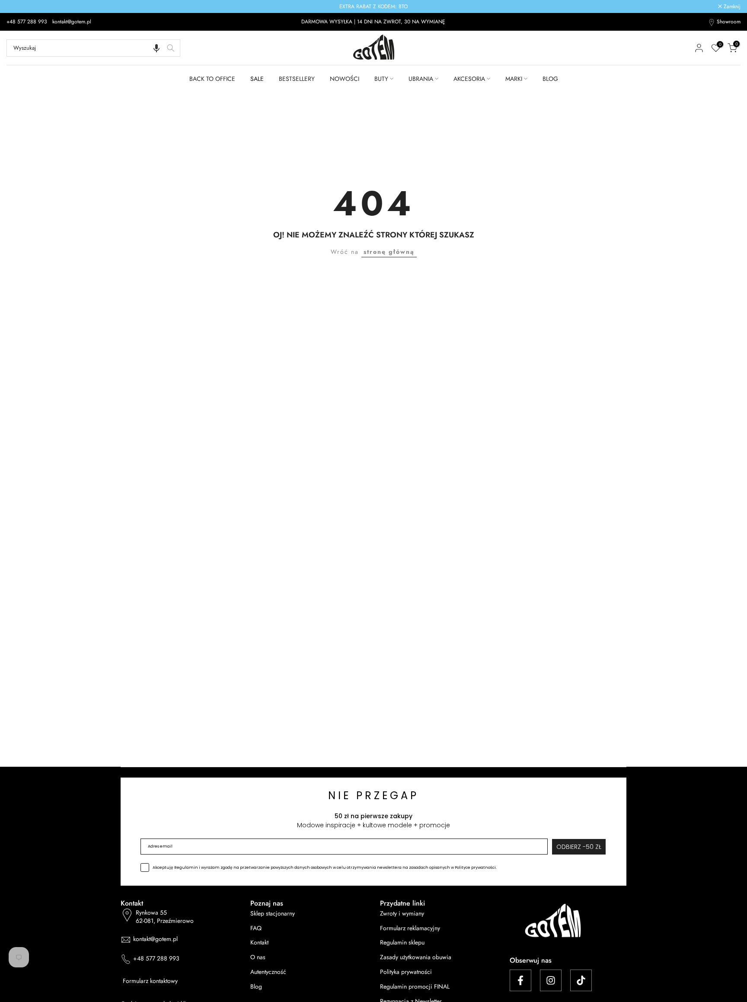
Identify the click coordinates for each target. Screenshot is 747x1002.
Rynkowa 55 (165, 917)
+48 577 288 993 (27, 22)
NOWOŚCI (344, 78)
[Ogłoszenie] (373, 6)
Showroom (729, 22)
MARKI (513, 78)
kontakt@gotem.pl (71, 22)
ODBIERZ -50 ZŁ (578, 846)
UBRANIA (421, 78)
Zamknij (19, 6)
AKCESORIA (469, 78)
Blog (256, 987)
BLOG (550, 78)
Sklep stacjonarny (272, 913)
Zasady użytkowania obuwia (415, 957)
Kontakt (259, 942)
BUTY (381, 78)
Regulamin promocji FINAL (415, 987)
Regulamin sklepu (402, 942)
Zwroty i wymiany (402, 913)
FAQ (256, 928)
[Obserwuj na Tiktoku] (581, 980)
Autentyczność (268, 972)
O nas (257, 957)
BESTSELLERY (297, 78)
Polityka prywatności (406, 972)
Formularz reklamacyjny (410, 928)
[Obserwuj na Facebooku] (520, 980)
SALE (257, 78)
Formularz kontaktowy (150, 981)
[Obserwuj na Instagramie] (551, 980)
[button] (156, 48)
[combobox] (93, 48)
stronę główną (389, 251)
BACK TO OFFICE (212, 78)
